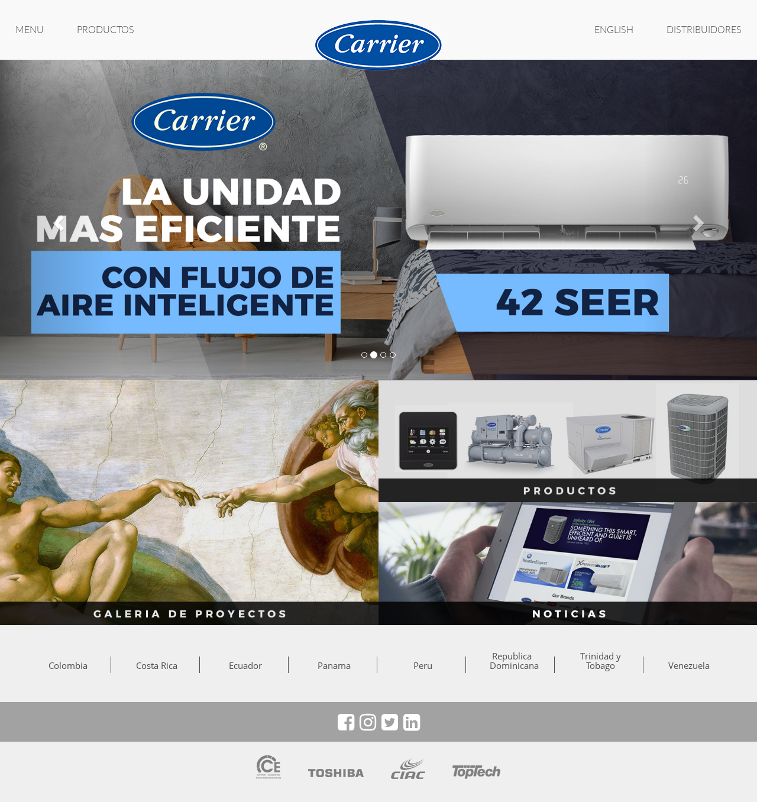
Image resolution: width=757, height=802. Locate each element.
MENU (29, 29)
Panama (334, 665)
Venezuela (689, 665)
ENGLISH (613, 29)
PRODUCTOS (105, 29)
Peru (422, 665)
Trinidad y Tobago (600, 660)
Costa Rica (156, 665)
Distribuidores (704, 29)
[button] (57, 219)
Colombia (68, 665)
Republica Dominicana (511, 660)
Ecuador (245, 665)
